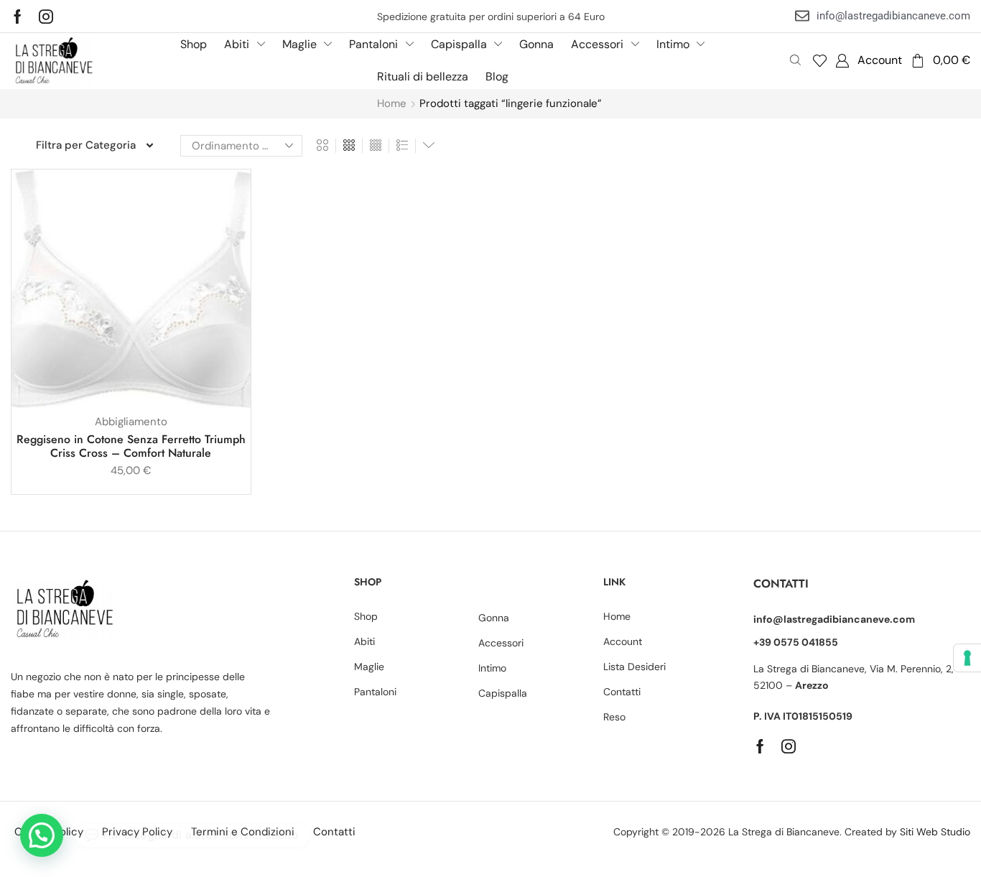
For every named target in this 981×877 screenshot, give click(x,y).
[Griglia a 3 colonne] (349, 145)
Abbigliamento (131, 421)
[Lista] (402, 145)
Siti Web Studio (935, 831)
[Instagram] (46, 16)
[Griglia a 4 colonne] (375, 145)
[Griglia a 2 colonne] (322, 145)
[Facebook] (17, 16)
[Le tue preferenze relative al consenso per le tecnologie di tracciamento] (967, 658)
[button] (820, 61)
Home (391, 103)
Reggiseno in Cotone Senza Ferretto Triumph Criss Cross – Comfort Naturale (131, 446)
